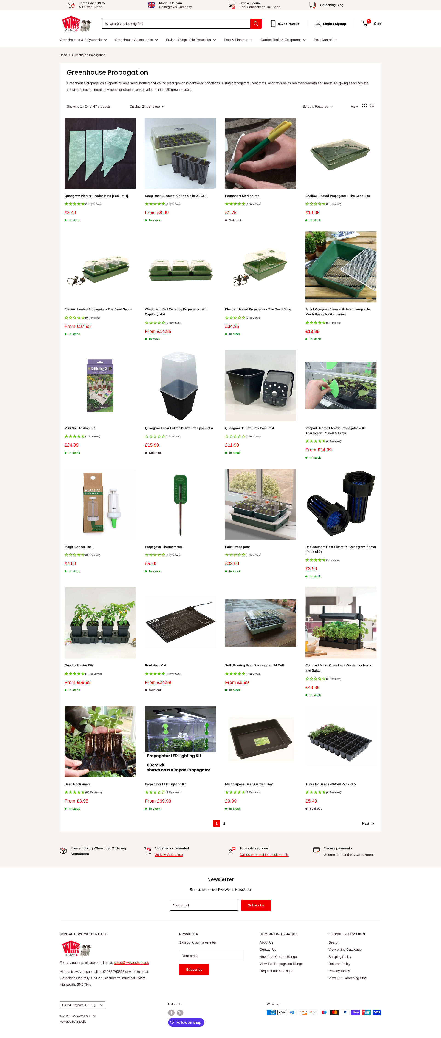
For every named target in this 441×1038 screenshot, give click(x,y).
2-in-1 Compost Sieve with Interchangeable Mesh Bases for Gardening (337, 311)
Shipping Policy (339, 957)
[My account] (318, 23)
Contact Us (268, 949)
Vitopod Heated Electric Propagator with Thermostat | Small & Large (335, 430)
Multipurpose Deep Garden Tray (249, 784)
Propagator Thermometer (163, 547)
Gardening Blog (331, 5)
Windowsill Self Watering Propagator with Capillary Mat (175, 311)
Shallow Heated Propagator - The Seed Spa (337, 196)
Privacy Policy (339, 971)
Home (64, 55)
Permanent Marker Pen (242, 196)
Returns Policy (339, 964)
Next (365, 823)
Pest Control (323, 40)
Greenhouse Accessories (134, 40)
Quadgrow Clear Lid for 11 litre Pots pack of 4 (179, 428)
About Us (267, 942)
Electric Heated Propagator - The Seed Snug (258, 309)
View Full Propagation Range (281, 964)
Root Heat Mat (155, 665)
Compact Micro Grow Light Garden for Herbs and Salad (338, 668)
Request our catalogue (276, 971)
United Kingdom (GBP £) (78, 1005)
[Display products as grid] (364, 106)
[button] (100, 205)
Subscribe (256, 905)
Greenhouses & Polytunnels (81, 40)
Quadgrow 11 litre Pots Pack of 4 (249, 428)
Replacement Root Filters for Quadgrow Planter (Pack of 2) (340, 549)
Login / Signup (334, 24)
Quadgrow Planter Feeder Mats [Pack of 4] (96, 196)
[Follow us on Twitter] (180, 1013)
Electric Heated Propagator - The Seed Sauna (98, 309)
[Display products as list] (372, 106)
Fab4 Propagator (237, 547)
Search (333, 942)
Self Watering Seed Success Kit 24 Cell (254, 665)
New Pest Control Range (278, 957)
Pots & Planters (235, 40)
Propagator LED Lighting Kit (165, 784)
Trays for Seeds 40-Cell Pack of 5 (330, 784)
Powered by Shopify (73, 1021)
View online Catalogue (345, 949)
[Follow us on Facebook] (171, 1013)
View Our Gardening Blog (347, 978)
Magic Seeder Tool (79, 547)
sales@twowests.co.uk (131, 962)
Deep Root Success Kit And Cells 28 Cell (175, 196)
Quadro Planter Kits (79, 665)
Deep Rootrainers (78, 784)
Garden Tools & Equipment (280, 40)
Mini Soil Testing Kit (80, 428)
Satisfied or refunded (172, 848)
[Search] (256, 24)
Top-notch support (254, 848)
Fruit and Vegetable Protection (188, 40)
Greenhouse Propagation (88, 55)
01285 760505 (288, 24)
